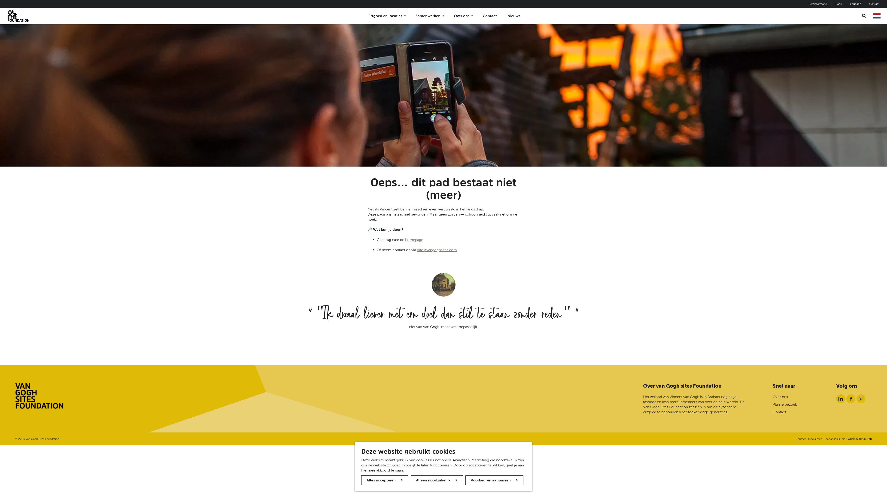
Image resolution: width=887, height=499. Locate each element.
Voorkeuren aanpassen (491, 480)
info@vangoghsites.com (437, 250)
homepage (414, 239)
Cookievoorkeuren (860, 439)
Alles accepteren (381, 480)
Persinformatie (818, 4)
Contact (874, 4)
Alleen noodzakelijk (433, 480)
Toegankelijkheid (834, 439)
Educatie (855, 4)
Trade (838, 4)
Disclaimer (815, 439)
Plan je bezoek (785, 404)
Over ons (780, 397)
